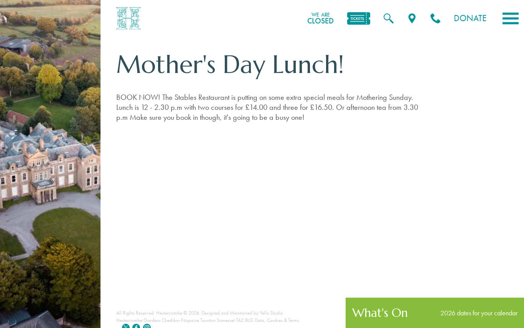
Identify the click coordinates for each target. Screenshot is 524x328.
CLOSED (320, 18)
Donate (470, 18)
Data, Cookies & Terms (277, 320)
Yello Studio (271, 313)
